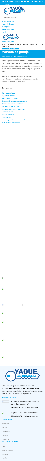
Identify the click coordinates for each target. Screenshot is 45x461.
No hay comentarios (31, 407)
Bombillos (5, 424)
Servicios (10, 57)
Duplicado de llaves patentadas (24, 413)
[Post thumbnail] (5, 404)
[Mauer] (22, 321)
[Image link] (22, 374)
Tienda (4, 458)
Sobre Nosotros (7, 450)
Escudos (5, 427)
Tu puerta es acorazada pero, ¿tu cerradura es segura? (25, 402)
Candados (5, 439)
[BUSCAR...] (40, 17)
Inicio (3, 57)
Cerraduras (6, 431)
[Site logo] (15, 10)
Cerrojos (5, 435)
